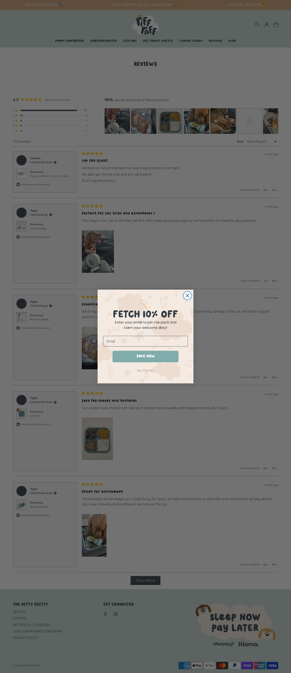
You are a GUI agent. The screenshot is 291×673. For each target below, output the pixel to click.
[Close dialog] (187, 295)
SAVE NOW (146, 356)
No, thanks (145, 370)
